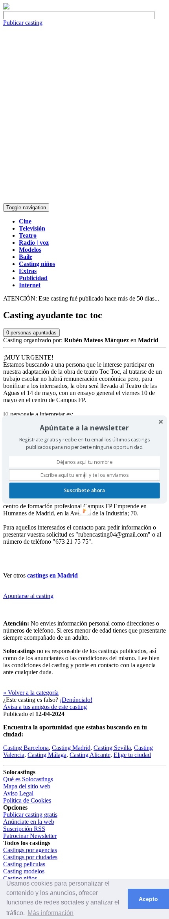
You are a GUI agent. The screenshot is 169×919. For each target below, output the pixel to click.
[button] (84, 428)
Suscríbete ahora (84, 490)
